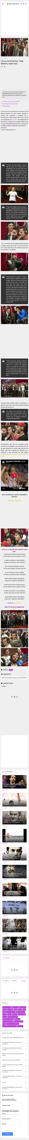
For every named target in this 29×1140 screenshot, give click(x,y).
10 (4, 943)
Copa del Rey (15, 1007)
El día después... (6, 106)
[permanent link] (4, 66)
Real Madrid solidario (12, 1016)
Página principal (6, 1105)
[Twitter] (23, 4)
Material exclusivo (20, 1012)
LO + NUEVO (6, 958)
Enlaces (4, 1009)
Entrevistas (10, 1009)
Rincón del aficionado (8, 1021)
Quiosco (5, 1016)
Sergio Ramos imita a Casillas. (10, 104)
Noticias (4, 1014)
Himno (6, 58)
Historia (20, 1009)
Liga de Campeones (10, 1012)
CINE (4, 123)
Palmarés (14, 1014)
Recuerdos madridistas (8, 1019)
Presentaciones (21, 1014)
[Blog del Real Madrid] (13, 4)
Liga (4, 1012)
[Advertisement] (14, 21)
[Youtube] (21, 4)
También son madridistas (13, 1023)
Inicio (2, 58)
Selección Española (18, 1021)
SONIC (4, 1023)
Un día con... (20, 1026)
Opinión (9, 1014)
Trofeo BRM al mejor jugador (9, 1026)
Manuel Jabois (14, 119)
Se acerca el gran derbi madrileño (10, 101)
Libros (24, 1009)
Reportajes (17, 1019)
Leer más (5, 790)
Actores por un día (7, 1007)
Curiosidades (23, 1007)
